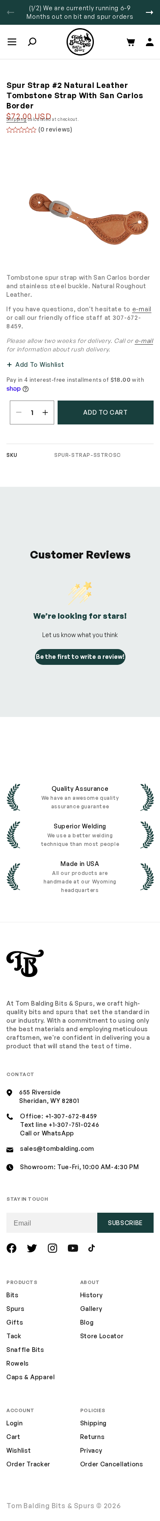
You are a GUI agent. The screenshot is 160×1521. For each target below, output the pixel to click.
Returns (92, 1436)
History (91, 1295)
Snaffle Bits (25, 1349)
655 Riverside (40, 1092)
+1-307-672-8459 (71, 1116)
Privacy (91, 1450)
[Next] (149, 12)
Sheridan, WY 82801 (49, 1100)
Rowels (17, 1363)
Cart (13, 1436)
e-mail (141, 309)
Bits (12, 1295)
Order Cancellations (111, 1464)
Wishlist (18, 1450)
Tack (13, 1336)
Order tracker (28, 1464)
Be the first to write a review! (80, 656)
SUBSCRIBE (125, 1222)
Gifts (14, 1322)
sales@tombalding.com (57, 1148)
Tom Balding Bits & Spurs (50, 1505)
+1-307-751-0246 (74, 1124)
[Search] (32, 42)
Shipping (16, 119)
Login (14, 1423)
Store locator (102, 1336)
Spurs (15, 1308)
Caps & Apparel (30, 1377)
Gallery (91, 1308)
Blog (87, 1322)
